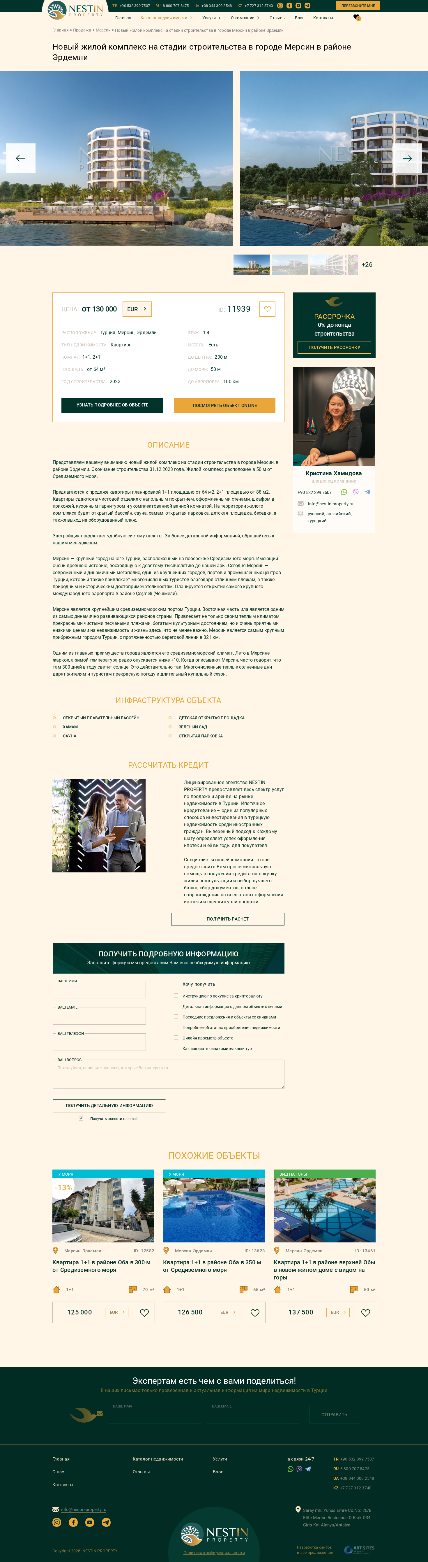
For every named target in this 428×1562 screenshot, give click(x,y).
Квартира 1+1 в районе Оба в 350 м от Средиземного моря (212, 1266)
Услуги (209, 17)
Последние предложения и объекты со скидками (229, 1017)
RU (172, 6)
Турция (108, 332)
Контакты (323, 17)
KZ (255, 6)
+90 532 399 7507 (315, 492)
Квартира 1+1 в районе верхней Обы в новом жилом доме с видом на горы (324, 1270)
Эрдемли (147, 332)
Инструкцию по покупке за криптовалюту (223, 996)
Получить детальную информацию (109, 1105)
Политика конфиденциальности (214, 1552)
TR (131, 6)
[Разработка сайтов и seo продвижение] (360, 1553)
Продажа (82, 30)
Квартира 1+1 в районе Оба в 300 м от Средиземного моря (101, 1266)
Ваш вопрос (70, 1060)
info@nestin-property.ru (330, 503)
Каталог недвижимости (164, 17)
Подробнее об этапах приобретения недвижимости (231, 1027)
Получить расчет (228, 919)
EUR (132, 309)
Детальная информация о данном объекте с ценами (232, 1006)
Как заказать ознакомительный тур (217, 1048)
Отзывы (278, 17)
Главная (123, 17)
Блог (299, 17)
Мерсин (103, 30)
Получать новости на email (113, 1118)
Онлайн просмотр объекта (208, 1038)
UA (213, 6)
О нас (58, 1472)
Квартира (121, 345)
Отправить (334, 1414)
